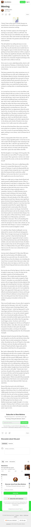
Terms (21, 515)
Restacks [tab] (11, 443)
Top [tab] (3, 461)
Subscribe (22, 2)
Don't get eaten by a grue (7, 467)
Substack (8, 524)
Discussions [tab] (12, 461)
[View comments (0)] (6, 14)
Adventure (4, 465)
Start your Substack (12, 520)
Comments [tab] (4, 443)
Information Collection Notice (18, 503)
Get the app (23, 520)
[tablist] (7, 443)
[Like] (2, 14)
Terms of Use (22, 502)
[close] (27, 478)
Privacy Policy (15, 505)
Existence (4, 474)
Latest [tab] (6, 461)
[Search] (28, 461)
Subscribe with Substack (16, 498)
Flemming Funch (8, 9)
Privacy (17, 515)
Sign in (28, 2)
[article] (15, 468)
